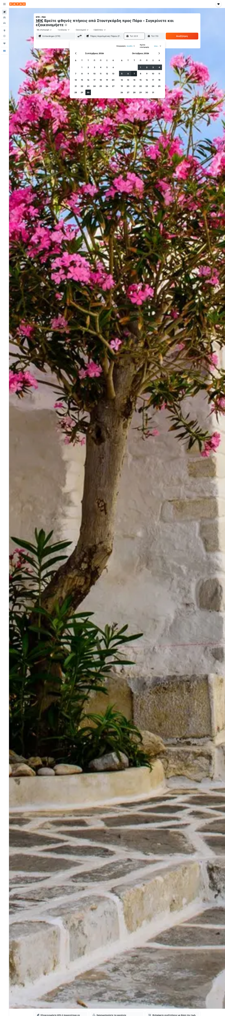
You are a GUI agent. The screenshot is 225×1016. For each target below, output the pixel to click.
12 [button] (107, 73)
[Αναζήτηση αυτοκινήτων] (4, 23)
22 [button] (82, 86)
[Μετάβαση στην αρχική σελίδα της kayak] (17, 4)
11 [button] (100, 73)
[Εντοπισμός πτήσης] (4, 36)
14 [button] (76, 80)
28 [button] (75, 92)
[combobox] (44, 29)
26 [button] (107, 86)
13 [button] (113, 73)
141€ (39, 20)
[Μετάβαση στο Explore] (4, 30)
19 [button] (107, 80)
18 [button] (101, 80)
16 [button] (88, 80)
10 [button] (94, 73)
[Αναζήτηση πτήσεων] (4, 12)
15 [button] (82, 80)
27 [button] (113, 86)
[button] (4, 4)
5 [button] (107, 67)
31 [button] (153, 92)
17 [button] (94, 80)
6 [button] (113, 67)
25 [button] (100, 86)
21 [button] (76, 86)
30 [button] (88, 92)
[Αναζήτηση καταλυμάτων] (4, 17)
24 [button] (94, 86)
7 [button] (75, 73)
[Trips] (4, 43)
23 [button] (88, 86)
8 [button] (82, 73)
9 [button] (88, 73)
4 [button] (100, 67)
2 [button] (88, 67)
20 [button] (113, 80)
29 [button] (82, 92)
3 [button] (94, 67)
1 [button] (140, 67)
